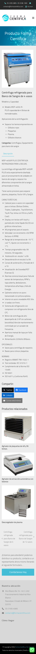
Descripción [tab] (8, 153)
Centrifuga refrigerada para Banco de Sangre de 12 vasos (25, 536)
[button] (33, 18)
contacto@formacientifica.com (17, 612)
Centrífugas (16, 142)
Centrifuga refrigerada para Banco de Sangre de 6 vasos (8, 538)
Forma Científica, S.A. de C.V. (24, 647)
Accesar (30, 6)
